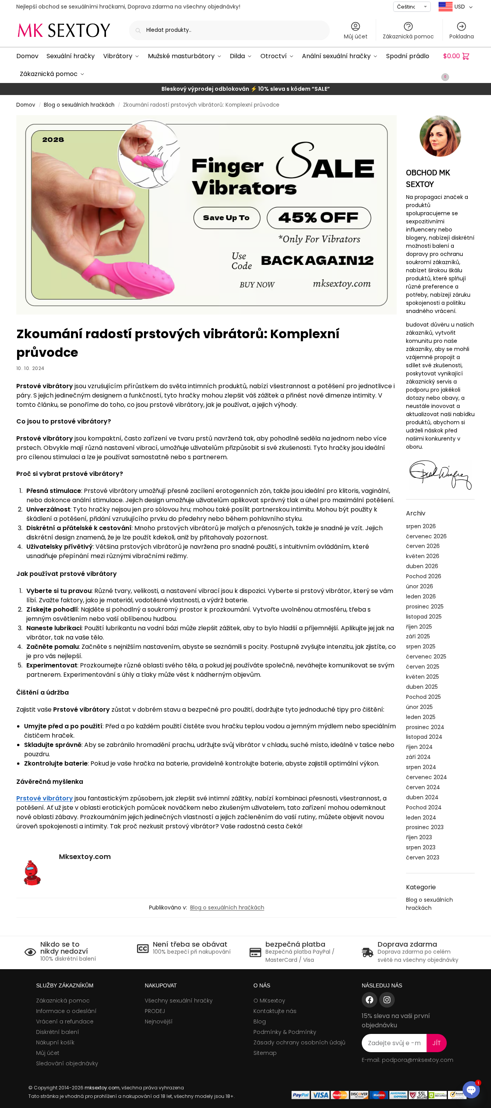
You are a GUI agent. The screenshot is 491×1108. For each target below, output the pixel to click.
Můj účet (356, 36)
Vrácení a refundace (65, 1021)
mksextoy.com (102, 1087)
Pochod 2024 (424, 807)
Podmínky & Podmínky (284, 1032)
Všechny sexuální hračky (179, 1000)
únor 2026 (419, 586)
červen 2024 (423, 787)
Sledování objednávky (67, 1063)
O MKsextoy (269, 1000)
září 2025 (418, 636)
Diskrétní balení (57, 1032)
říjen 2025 (419, 627)
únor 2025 (419, 707)
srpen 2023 (420, 847)
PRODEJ (155, 1011)
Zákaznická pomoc (408, 36)
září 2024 (418, 757)
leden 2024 (421, 817)
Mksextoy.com (85, 856)
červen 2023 (422, 857)
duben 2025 (422, 687)
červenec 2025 (426, 656)
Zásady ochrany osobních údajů (299, 1042)
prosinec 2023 (425, 827)
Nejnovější (159, 1021)
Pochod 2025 (423, 697)
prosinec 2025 (425, 606)
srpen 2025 (420, 646)
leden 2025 (420, 717)
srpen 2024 (421, 767)
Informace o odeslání (66, 1011)
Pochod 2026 (423, 576)
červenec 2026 (426, 536)
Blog (259, 1021)
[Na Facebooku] (369, 1000)
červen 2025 (422, 667)
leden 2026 (421, 596)
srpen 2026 (421, 526)
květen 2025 (422, 677)
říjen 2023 (419, 837)
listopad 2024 (424, 737)
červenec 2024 (426, 777)
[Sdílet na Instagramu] (387, 1000)
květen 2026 (422, 556)
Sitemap (265, 1053)
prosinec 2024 (425, 727)
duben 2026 (422, 566)
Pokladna (461, 36)
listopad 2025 (424, 617)
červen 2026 (423, 546)
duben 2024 (422, 797)
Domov (25, 105)
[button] (459, 65)
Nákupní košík (55, 1042)
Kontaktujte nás (275, 1011)
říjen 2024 (419, 747)
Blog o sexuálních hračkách (79, 105)
